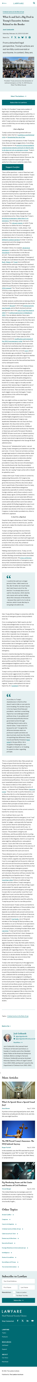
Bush (3, 262)
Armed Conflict (7, 1214)
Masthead (5, 1361)
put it (26, 351)
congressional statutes (9, 148)
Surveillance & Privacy (9, 1262)
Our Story (5, 1357)
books (17, 919)
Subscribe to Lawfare (18, 102)
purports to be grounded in (25, 145)
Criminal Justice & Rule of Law (12, 1229)
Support (4, 1349)
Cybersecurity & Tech (9, 1233)
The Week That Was (22, 1295)
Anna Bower (6, 1108)
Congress (5, 1219)
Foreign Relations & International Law (14, 1248)
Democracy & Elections (10, 1238)
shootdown (5, 252)
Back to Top (5, 1026)
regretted (5, 931)
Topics (4, 1333)
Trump (15, 262)
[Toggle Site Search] (34, 3)
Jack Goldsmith (8, 29)
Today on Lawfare (21, 1292)
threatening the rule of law (16, 137)
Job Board (5, 1345)
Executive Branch (8, 1243)
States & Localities (8, 1257)
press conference (26, 558)
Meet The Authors (17, 96)
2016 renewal (6, 288)
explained (15, 686)
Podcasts (5, 1337)
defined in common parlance (11, 240)
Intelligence (6, 1252)
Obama (8, 262)
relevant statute (17, 223)
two (13, 919)
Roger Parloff (6, 1147)
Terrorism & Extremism (10, 1267)
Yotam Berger (6, 1189)
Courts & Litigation (8, 1224)
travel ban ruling (7, 880)
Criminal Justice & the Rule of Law (13, 12)
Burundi (12, 306)
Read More (17, 1042)
